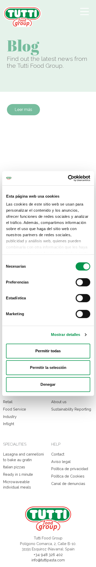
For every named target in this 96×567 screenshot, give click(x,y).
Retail (8, 402)
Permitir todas (48, 351)
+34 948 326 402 (48, 554)
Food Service (14, 409)
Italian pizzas (14, 467)
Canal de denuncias (68, 483)
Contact (57, 454)
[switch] (83, 282)
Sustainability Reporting (71, 409)
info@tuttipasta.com (48, 560)
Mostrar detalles (65, 334)
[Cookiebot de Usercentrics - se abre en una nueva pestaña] (68, 178)
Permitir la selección (48, 367)
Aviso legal (61, 461)
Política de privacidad (69, 469)
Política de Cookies (67, 476)
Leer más (23, 109)
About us (59, 402)
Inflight (8, 424)
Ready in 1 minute (18, 474)
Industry (10, 416)
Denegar (48, 384)
